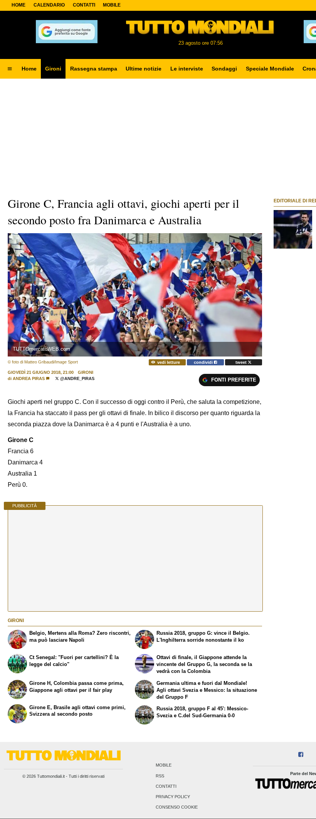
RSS (160, 776)
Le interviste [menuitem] (186, 69)
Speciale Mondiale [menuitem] (270, 69)
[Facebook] (300, 755)
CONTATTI (84, 5)
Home (18, 5)
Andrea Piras (29, 378)
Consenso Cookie (177, 807)
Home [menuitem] (29, 69)
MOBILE (112, 5)
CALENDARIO (49, 5)
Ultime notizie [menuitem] (143, 69)
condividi (204, 362)
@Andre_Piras (76, 378)
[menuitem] (9, 69)
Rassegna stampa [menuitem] (93, 69)
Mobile (163, 765)
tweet (241, 362)
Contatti (166, 786)
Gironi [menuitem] (53, 69)
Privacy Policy (173, 797)
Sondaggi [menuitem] (224, 69)
